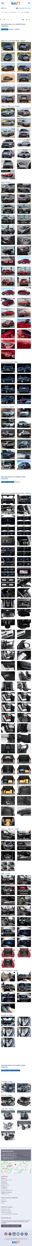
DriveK (2, 1203)
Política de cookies (5, 1209)
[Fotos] (4, 19)
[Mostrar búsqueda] (29, 3)
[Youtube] (18, 1234)
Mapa (15, 1155)
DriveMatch (3, 1201)
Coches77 (3, 1199)
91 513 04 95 (11, 1158)
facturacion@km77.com (6, 1190)
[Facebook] (6, 1234)
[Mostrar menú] (2, 3)
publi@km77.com (5, 1185)
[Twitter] (10, 1234)
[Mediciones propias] (11, 19)
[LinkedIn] (14, 1234)
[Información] (0, 19)
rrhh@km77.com (5, 1193)
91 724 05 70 (13, 1157)
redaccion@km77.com (6, 1180)
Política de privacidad (6, 1212)
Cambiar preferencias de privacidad (9, 1214)
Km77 (16, 3)
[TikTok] (26, 1234)
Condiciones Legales (6, 1210)
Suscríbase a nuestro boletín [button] (11, 1226)
